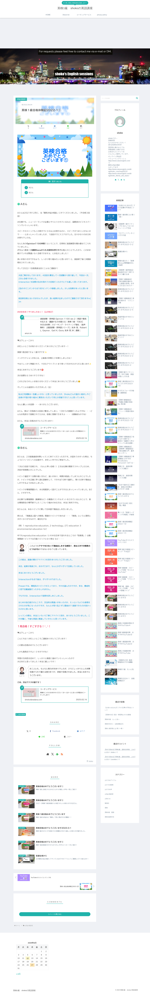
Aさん (31, 187)
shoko (120, 133)
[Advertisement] (75, 33)
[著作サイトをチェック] (48, 754)
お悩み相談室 (21, 714)
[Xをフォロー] (52, 754)
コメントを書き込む (55, 914)
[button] (81, 127)
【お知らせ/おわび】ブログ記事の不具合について (119, 709)
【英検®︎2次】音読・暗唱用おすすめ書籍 (118, 714)
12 (28, 958)
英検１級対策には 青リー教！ (114, 728)
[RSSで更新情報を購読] (62, 754)
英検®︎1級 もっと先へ (112, 719)
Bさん (31, 192)
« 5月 (18, 974)
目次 (54, 181)
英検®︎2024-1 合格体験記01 (114, 724)
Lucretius (114, 759)
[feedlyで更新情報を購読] (57, 754)
